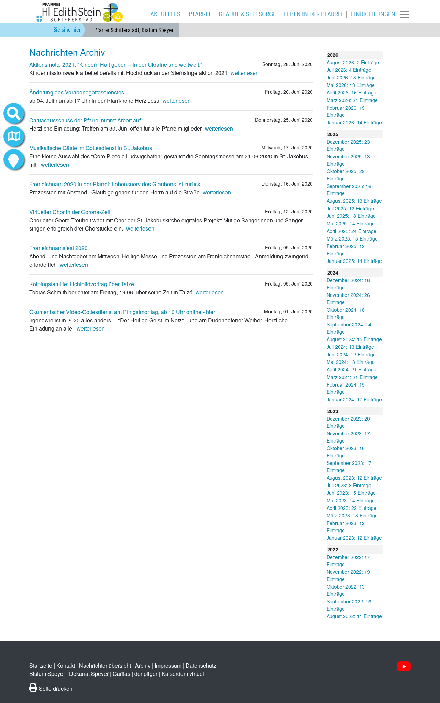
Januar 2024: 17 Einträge (354, 399)
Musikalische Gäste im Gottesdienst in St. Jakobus (90, 148)
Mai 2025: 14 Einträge (351, 223)
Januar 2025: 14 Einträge (354, 260)
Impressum (168, 665)
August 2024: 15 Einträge (354, 339)
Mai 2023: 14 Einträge (351, 500)
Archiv (143, 665)
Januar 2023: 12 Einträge (354, 537)
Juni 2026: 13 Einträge (351, 77)
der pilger (145, 674)
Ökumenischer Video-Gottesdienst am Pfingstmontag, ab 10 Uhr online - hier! (123, 312)
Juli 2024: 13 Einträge (350, 346)
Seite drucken (55, 688)
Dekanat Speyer (89, 674)
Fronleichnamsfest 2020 (58, 248)
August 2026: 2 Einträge (353, 62)
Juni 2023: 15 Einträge (351, 492)
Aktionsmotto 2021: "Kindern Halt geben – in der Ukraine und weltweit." (115, 64)
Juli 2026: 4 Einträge (349, 69)
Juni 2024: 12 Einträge (351, 354)
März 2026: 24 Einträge (352, 100)
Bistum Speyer (47, 674)
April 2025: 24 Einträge (351, 230)
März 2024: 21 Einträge (352, 376)
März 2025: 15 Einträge (352, 238)
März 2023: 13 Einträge (352, 515)
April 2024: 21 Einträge (351, 369)
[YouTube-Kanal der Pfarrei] (404, 666)
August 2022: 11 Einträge (354, 616)
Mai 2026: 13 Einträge (351, 84)
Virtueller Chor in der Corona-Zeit (69, 212)
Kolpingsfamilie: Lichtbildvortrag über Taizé (81, 284)
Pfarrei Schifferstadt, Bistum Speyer (134, 30)
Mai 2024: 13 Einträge (351, 361)
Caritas (121, 674)
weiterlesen (244, 73)
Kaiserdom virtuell (184, 674)
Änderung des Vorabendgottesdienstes (76, 92)
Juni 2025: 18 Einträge (351, 215)
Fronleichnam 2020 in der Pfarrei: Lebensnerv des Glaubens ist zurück (114, 184)
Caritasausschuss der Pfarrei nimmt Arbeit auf (85, 120)
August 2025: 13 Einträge (354, 200)
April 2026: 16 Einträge (351, 92)
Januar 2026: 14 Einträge (354, 122)
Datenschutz (201, 665)
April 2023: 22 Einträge (351, 507)
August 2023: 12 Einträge (354, 477)
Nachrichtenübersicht (105, 665)
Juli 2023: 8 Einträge (349, 485)
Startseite (40, 665)
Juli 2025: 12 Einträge (350, 208)
